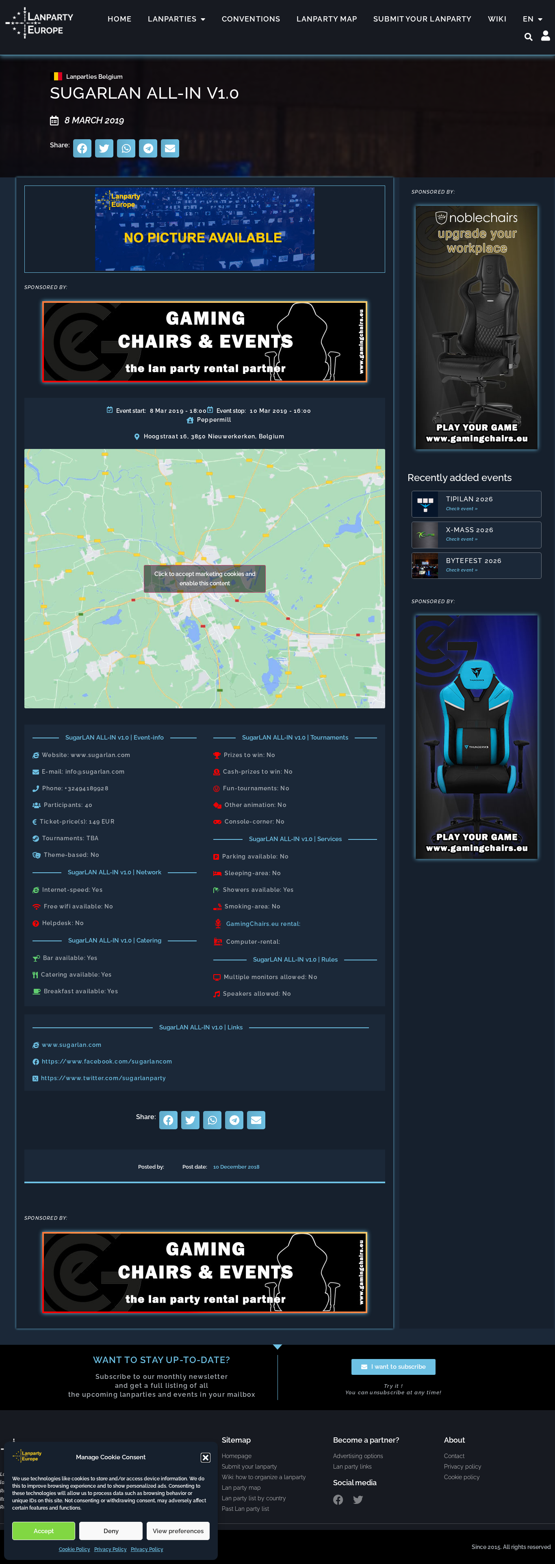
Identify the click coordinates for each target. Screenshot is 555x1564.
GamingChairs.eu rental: (263, 924)
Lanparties (172, 19)
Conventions (251, 19)
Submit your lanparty (422, 19)
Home (119, 19)
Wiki (497, 19)
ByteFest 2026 (474, 561)
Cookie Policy (74, 1549)
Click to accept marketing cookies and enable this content (205, 579)
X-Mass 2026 (470, 530)
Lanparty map (327, 19)
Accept (44, 1531)
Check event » (462, 508)
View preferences (178, 1531)
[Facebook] (338, 1500)
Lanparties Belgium (94, 76)
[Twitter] (358, 1500)
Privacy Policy (110, 1549)
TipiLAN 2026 (469, 499)
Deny (111, 1531)
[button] (206, 1458)
